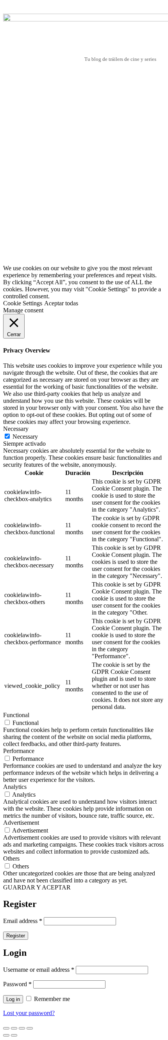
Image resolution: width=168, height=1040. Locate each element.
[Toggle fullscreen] (22, 1028)
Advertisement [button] (21, 822)
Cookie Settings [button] (22, 303)
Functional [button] (16, 715)
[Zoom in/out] (30, 1028)
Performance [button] (18, 751)
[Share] (14, 1028)
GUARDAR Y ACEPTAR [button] (37, 887)
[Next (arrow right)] (14, 1035)
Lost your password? (29, 1013)
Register (15, 936)
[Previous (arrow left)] (6, 1035)
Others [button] (11, 858)
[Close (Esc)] (6, 1028)
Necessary (25, 436)
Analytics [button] (15, 786)
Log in (13, 999)
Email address (22, 921)
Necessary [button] (16, 428)
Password (17, 984)
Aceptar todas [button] (61, 303)
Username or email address (38, 969)
